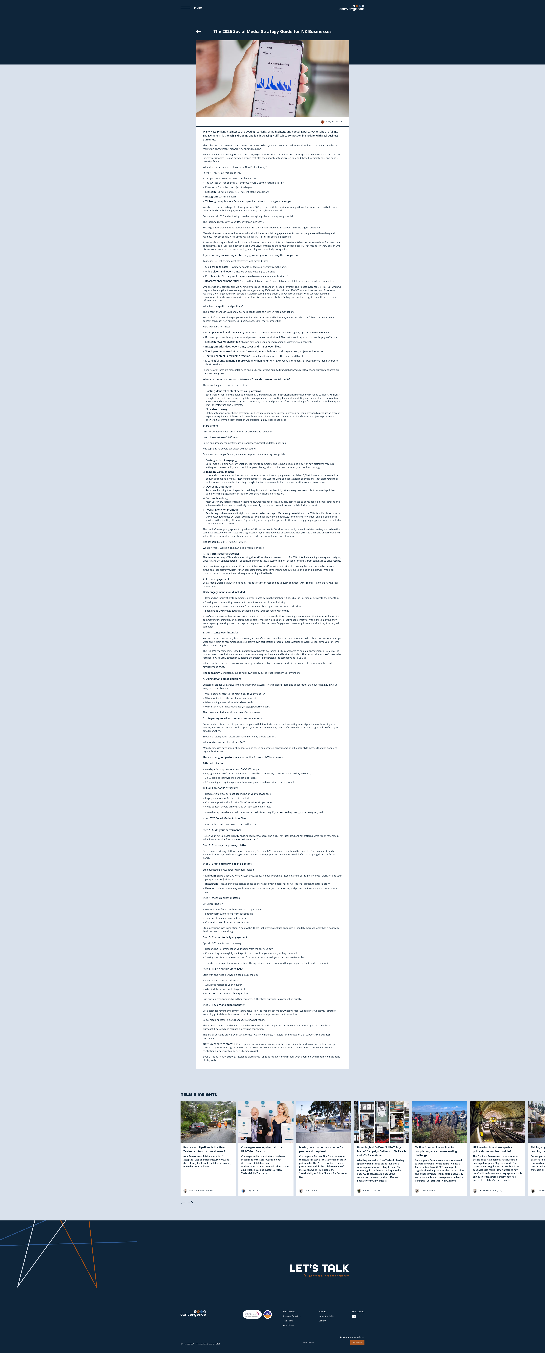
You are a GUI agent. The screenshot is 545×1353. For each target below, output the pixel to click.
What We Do (289, 1311)
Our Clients (288, 1325)
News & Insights (326, 1316)
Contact (322, 1320)
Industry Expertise (292, 1316)
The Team (288, 1320)
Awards (322, 1311)
